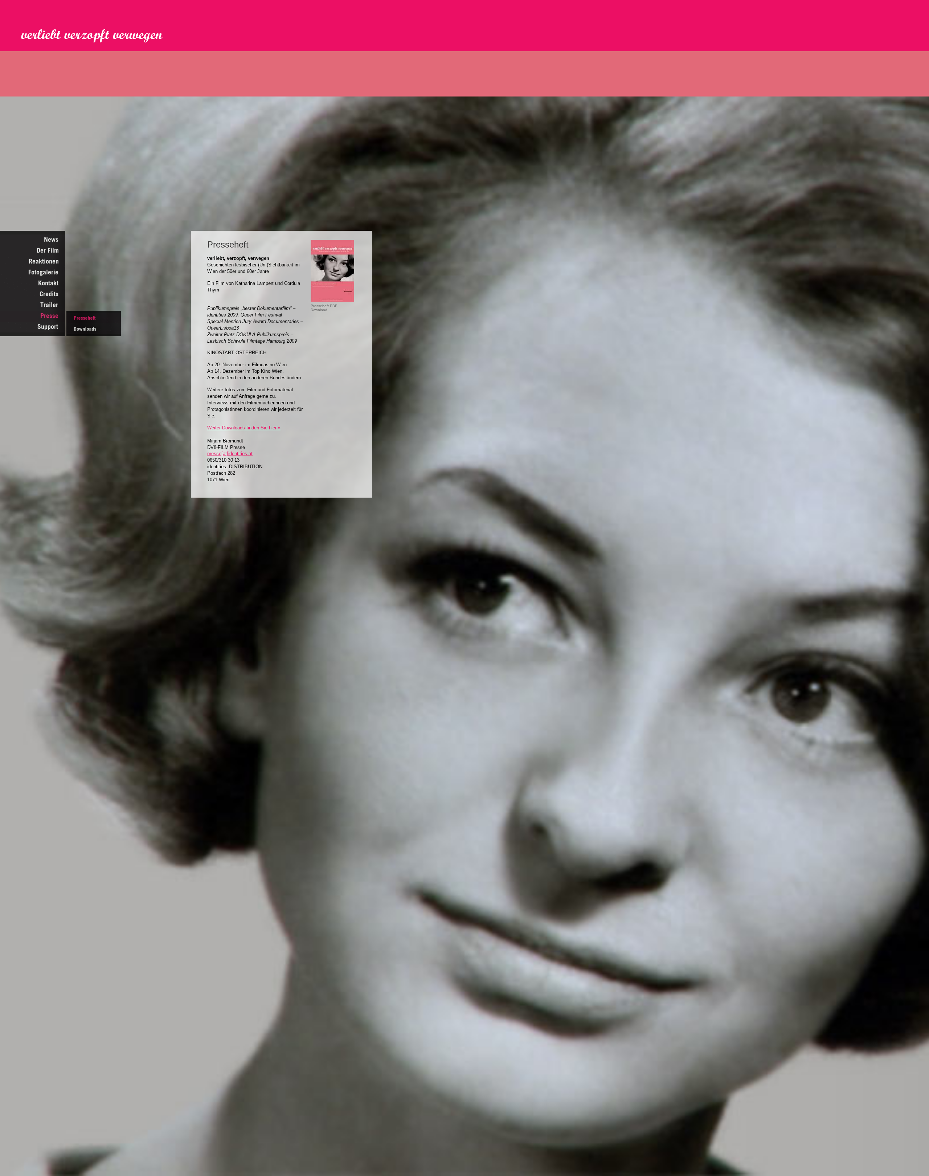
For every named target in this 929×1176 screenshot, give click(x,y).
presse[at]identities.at (230, 453)
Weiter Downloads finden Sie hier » (244, 427)
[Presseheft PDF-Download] (332, 300)
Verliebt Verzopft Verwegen (97, 36)
